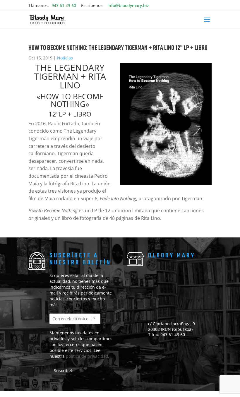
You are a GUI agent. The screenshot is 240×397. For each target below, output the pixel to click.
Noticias (65, 58)
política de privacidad (87, 356)
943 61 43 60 (64, 5)
